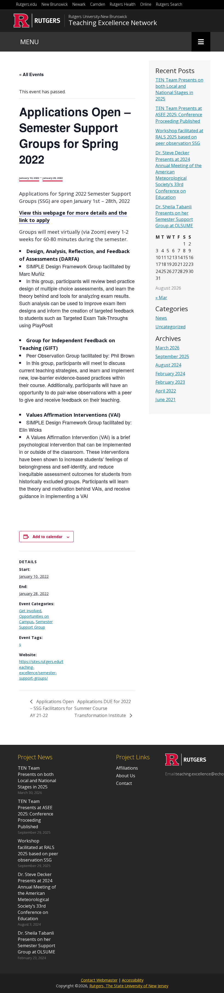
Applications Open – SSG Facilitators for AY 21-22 (52, 708)
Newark (79, 4)
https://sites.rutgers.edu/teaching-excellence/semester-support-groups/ (41, 670)
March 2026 (167, 348)
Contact (124, 783)
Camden (97, 4)
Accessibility (132, 980)
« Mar (161, 298)
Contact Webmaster (99, 980)
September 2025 (172, 356)
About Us (125, 776)
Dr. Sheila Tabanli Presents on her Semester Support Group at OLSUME (174, 216)
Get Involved (30, 610)
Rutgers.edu (26, 4)
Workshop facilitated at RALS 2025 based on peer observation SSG (179, 137)
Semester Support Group (36, 624)
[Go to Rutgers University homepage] (37, 20)
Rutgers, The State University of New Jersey (128, 985)
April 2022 (165, 391)
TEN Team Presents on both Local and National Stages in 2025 (179, 89)
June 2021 (165, 400)
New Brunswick (55, 4)
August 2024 (168, 365)
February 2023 (170, 382)
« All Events (31, 74)
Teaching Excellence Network (113, 22)
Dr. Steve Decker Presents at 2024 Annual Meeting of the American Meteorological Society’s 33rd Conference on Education (178, 175)
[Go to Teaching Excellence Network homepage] (185, 764)
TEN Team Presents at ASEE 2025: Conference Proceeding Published (178, 114)
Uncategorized (170, 327)
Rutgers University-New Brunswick (98, 16)
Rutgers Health (122, 4)
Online (145, 4)
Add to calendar (47, 536)
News (161, 318)
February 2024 (170, 374)
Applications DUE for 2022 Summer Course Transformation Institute (102, 708)
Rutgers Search (169, 4)
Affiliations (127, 768)
